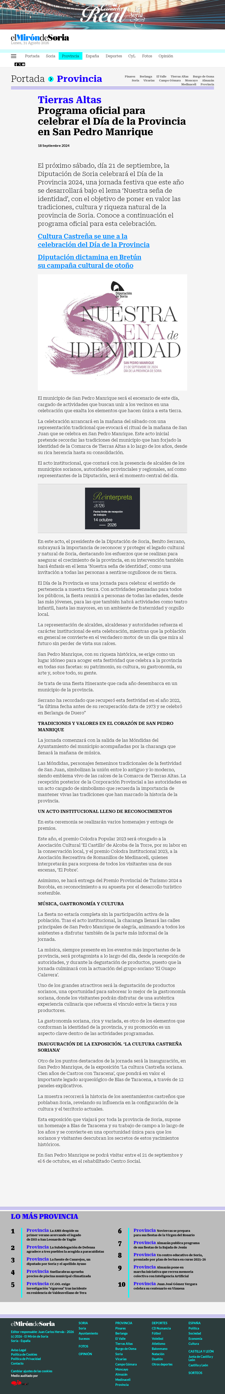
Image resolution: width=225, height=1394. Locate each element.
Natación (158, 1354)
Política (194, 1328)
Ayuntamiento (88, 1333)
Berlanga (146, 76)
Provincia (70, 56)
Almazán (208, 80)
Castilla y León (201, 1351)
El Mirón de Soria (55, 37)
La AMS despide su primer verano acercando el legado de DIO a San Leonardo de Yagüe (54, 1235)
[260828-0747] (112, 14)
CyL (132, 56)
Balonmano (159, 1349)
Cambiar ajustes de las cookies (31, 1371)
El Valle (161, 76)
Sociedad (195, 1333)
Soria (50, 56)
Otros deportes (162, 1364)
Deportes (114, 56)
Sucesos (84, 1338)
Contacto (17, 1363)
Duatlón (157, 1359)
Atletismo (158, 1343)
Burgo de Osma (203, 76)
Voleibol (157, 1338)
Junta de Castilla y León (201, 1358)
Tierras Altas (180, 76)
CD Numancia (161, 1328)
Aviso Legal (18, 1350)
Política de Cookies (24, 1354)
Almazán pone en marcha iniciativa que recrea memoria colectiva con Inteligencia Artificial (163, 1272)
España (92, 56)
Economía (195, 1338)
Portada (32, 56)
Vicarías (149, 80)
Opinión (166, 56)
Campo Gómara (170, 80)
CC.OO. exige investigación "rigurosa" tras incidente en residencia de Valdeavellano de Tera (57, 1288)
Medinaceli (188, 84)
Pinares (130, 76)
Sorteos (195, 1373)
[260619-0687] (112, 508)
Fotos (147, 56)
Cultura (194, 1343)
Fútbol (156, 1333)
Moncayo (191, 80)
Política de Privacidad (26, 1359)
